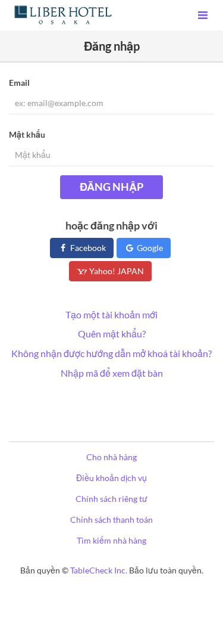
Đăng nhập (111, 186)
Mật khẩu (27, 134)
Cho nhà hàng (111, 457)
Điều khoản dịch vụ (111, 478)
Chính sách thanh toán (111, 519)
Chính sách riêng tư (111, 499)
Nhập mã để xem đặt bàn (112, 373)
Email (19, 82)
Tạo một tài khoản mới (111, 314)
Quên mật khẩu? (112, 333)
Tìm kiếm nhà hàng (111, 540)
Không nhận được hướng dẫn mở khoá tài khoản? (111, 353)
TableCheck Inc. (98, 570)
